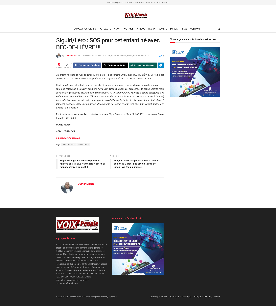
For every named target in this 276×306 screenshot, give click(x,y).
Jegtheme (112, 297)
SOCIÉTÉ (163, 29)
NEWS (117, 29)
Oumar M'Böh (71, 55)
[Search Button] (219, 28)
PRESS (184, 29)
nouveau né (83, 145)
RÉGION (157, 2)
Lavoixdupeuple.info (115, 2)
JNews (65, 297)
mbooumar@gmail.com (68, 138)
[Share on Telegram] (161, 65)
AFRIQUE (149, 2)
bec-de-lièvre (69, 145)
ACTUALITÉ (129, 2)
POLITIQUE (139, 2)
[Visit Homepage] (135, 15)
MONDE (174, 29)
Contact (165, 2)
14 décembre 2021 (89, 55)
